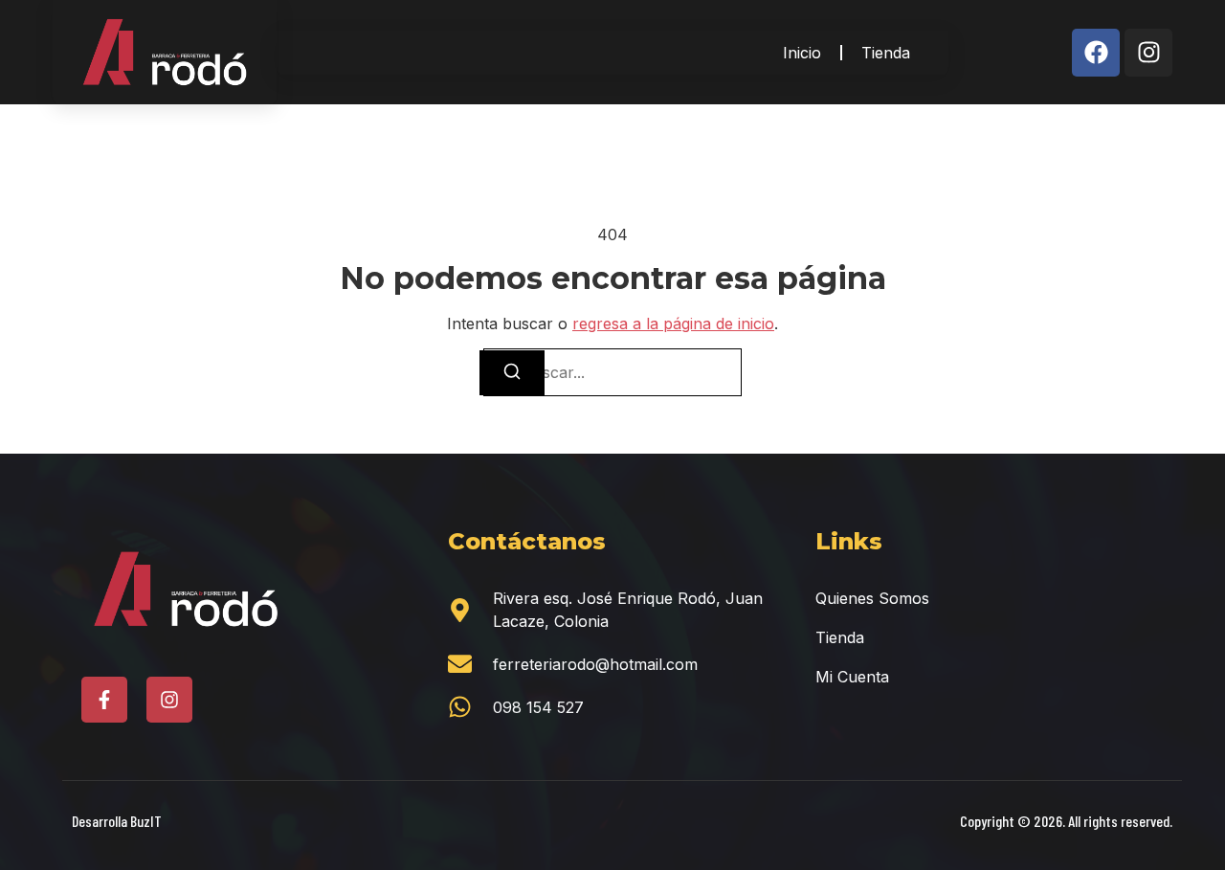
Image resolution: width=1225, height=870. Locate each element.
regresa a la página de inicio (673, 323)
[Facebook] (1096, 53)
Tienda (885, 52)
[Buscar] (512, 372)
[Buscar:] (612, 372)
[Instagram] (1148, 53)
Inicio (802, 52)
